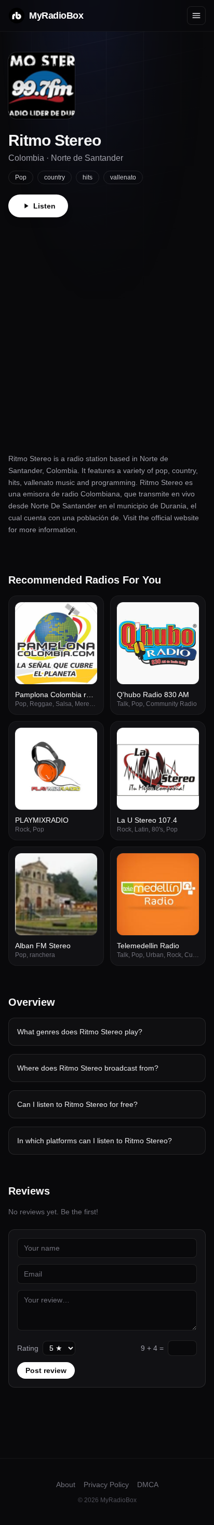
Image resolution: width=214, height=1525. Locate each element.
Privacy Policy (106, 1484)
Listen (44, 206)
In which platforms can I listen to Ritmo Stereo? (94, 1140)
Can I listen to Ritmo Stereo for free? (77, 1104)
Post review (45, 1370)
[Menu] (196, 15)
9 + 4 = (152, 1348)
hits (87, 177)
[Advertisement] (107, 329)
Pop (20, 177)
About (65, 1484)
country (54, 177)
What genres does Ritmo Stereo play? (79, 1032)
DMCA (147, 1484)
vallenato (123, 177)
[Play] (83, 615)
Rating (27, 1348)
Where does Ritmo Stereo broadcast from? (87, 1068)
